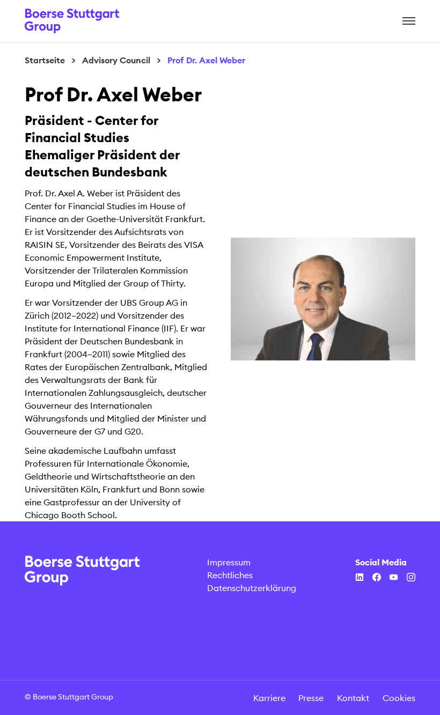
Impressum (229, 562)
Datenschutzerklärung (251, 588)
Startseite (45, 60)
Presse (311, 697)
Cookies (399, 697)
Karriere (269, 697)
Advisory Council (116, 60)
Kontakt (353, 697)
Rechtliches (230, 575)
